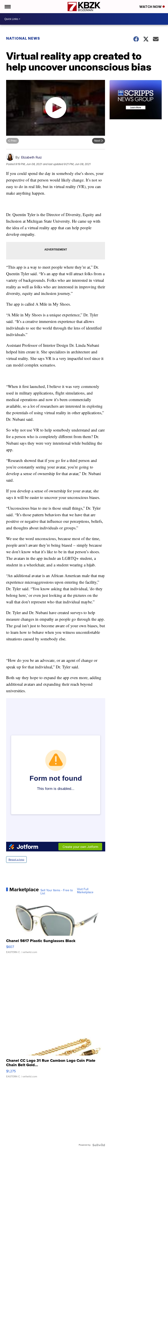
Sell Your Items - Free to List (56, 892)
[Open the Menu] (7, 6)
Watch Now (151, 7)
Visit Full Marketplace (85, 891)
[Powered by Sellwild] (98, 1145)
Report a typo (16, 859)
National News (23, 38)
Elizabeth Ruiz (31, 157)
